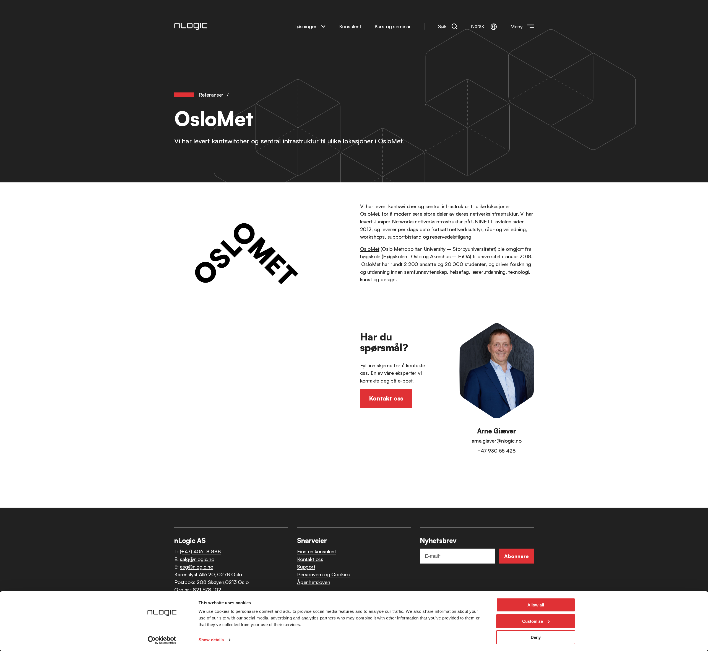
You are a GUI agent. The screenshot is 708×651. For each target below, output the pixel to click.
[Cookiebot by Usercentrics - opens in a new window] (162, 640)
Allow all (535, 605)
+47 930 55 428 (496, 450)
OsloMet (369, 249)
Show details (211, 639)
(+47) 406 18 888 (200, 551)
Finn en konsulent (316, 551)
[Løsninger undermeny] (323, 26)
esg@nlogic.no (196, 566)
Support (306, 566)
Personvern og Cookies (323, 574)
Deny (536, 637)
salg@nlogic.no (197, 559)
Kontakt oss (310, 559)
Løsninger (305, 26)
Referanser (211, 94)
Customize (532, 621)
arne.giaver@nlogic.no (497, 440)
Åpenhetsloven (313, 582)
